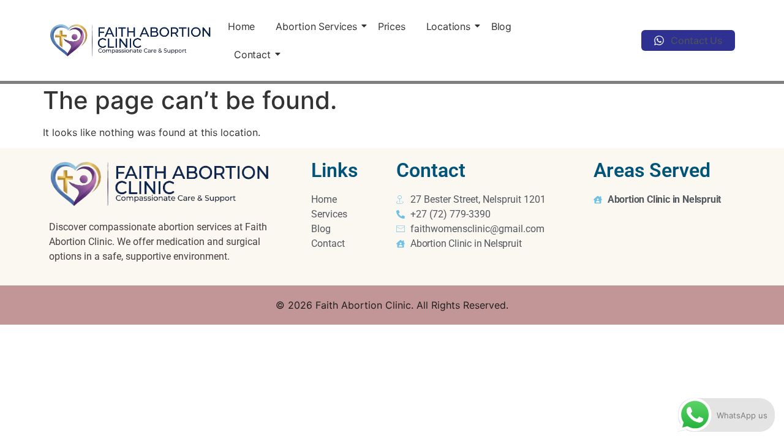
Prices (391, 26)
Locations (448, 26)
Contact (252, 54)
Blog (501, 26)
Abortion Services (316, 26)
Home (241, 26)
